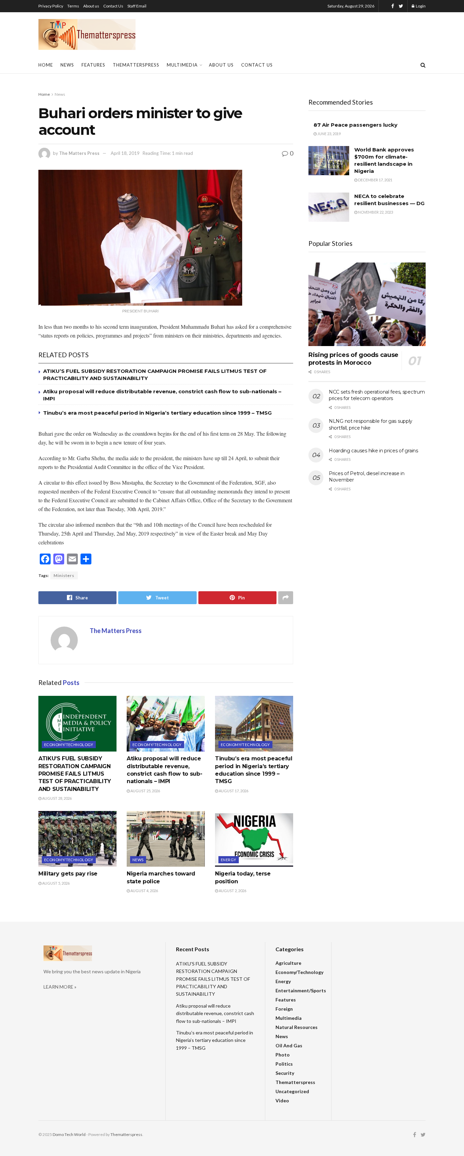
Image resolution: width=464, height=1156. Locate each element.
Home (45, 65)
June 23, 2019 (329, 133)
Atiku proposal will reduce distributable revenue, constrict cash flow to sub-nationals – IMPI (215, 1013)
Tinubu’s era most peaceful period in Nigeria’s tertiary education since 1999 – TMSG (157, 413)
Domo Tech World (69, 1134)
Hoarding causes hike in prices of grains (373, 451)
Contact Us (113, 5)
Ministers (64, 575)
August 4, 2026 (144, 890)
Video (282, 1100)
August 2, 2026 (232, 890)
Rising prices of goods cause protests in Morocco (353, 358)
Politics (284, 1064)
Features (93, 65)
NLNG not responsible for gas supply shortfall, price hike (370, 424)
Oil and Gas (288, 1045)
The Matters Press (79, 153)
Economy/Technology (68, 744)
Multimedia (182, 65)
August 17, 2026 (233, 791)
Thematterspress (136, 65)
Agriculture (288, 963)
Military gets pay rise (67, 873)
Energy (228, 859)
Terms (73, 5)
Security (284, 1073)
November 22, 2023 (375, 212)
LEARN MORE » (59, 987)
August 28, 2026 (56, 798)
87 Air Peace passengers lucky (355, 125)
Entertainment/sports (300, 990)
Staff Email (136, 5)
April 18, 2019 (125, 153)
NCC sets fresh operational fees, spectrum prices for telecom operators (377, 395)
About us (91, 5)
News (67, 65)
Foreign (284, 1009)
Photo (282, 1055)
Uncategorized (292, 1091)
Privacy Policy (50, 5)
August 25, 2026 (145, 791)
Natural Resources (296, 1027)
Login (420, 5)
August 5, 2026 (55, 883)
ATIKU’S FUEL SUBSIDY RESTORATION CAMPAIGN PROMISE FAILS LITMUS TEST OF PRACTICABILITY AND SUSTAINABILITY (74, 773)
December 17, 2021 (374, 180)
